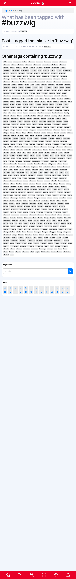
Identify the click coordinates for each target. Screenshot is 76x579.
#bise (53, 167)
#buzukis (6, 249)
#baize (26, 93)
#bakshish (6, 98)
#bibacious (67, 147)
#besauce (47, 135)
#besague (39, 135)
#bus (34, 237)
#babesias (28, 65)
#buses (40, 237)
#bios (59, 164)
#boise (26, 189)
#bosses (19, 206)
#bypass (18, 251)
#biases (36, 147)
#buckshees (53, 229)
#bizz (51, 172)
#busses (36, 243)
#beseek (15, 138)
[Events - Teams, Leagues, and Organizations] (32, 575)
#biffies (13, 152)
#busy (70, 243)
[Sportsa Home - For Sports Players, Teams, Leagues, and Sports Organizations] (37, 3)
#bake (64, 93)
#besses (27, 141)
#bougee (44, 209)
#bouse (25, 212)
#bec (60, 115)
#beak (54, 113)
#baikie (54, 90)
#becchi (22, 118)
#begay (53, 127)
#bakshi (57, 96)
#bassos (38, 104)
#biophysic (53, 161)
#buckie (55, 226)
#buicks (41, 234)
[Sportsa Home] (8, 575)
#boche (66, 181)
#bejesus (37, 133)
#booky (30, 198)
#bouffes (30, 209)
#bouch (55, 206)
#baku (23, 98)
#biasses (43, 147)
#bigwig (38, 155)
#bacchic (29, 73)
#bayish (5, 110)
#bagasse (51, 84)
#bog (50, 184)
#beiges (5, 133)
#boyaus (52, 217)
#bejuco (49, 133)
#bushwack (14, 240)
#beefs (66, 121)
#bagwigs (47, 90)
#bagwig (39, 90)
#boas (10, 175)
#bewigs (19, 144)
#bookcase (31, 195)
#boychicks (6, 220)
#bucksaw (27, 229)
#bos (30, 200)
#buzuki (57, 246)
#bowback (33, 215)
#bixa (13, 172)
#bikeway (25, 158)
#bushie (65, 237)
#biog (5, 161)
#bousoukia (48, 212)
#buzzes (19, 249)
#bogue (50, 186)
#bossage (12, 206)
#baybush (65, 107)
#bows (60, 215)
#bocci (19, 181)
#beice (63, 130)
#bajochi (52, 93)
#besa (32, 135)
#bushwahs (31, 240)
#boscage (37, 200)
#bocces (12, 181)
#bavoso (25, 107)
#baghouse (48, 87)
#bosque (53, 203)
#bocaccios (40, 178)
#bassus (45, 104)
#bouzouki (6, 215)
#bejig (44, 133)
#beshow (51, 138)
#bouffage (23, 209)
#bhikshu (17, 147)
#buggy (59, 232)
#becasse (67, 115)
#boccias (32, 181)
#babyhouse (25, 70)
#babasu (55, 62)
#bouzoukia (15, 215)
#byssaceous (45, 251)
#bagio (61, 87)
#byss (37, 251)
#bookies (55, 195)
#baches (32, 76)
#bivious (48, 169)
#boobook (30, 192)
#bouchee (6, 209)
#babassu (39, 62)
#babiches (63, 65)
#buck (25, 226)
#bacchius (54, 73)
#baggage (68, 84)
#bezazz (32, 144)
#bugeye (29, 232)
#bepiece (21, 135)
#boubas (40, 206)
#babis (12, 67)
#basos (49, 101)
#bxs (59, 249)
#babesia (21, 65)
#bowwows (27, 217)
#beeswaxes (56, 124)
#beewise (14, 127)
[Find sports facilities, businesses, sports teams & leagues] (56, 575)
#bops (25, 200)
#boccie (39, 181)
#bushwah (23, 240)
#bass (70, 101)
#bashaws (67, 98)
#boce (60, 181)
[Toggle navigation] (70, 3)
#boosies (62, 198)
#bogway (64, 186)
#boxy (46, 217)
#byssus (59, 251)
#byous (11, 251)
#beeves (64, 124)
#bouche (62, 206)
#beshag (36, 138)
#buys (46, 246)
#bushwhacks (58, 240)
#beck (64, 118)
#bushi (59, 237)
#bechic (58, 118)
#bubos (63, 223)
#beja (24, 133)
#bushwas (39, 240)
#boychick (67, 217)
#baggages (6, 87)
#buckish (63, 226)
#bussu (50, 243)
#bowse (5, 217)
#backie (49, 79)
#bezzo (69, 144)
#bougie (5, 212)
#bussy (57, 243)
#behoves (56, 130)
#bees (41, 124)
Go (70, 271)
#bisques (35, 169)
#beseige (22, 138)
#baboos (39, 67)
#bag (32, 84)
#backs (64, 79)
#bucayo (6, 226)
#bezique (48, 144)
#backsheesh (32, 82)
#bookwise (22, 198)
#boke (54, 189)
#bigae (34, 152)
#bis (40, 167)
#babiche (55, 65)
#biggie (5, 155)
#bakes (25, 96)
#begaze (59, 127)
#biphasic (34, 167)
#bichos (51, 150)
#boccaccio (62, 178)
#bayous (19, 110)
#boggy (20, 186)
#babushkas (15, 70)
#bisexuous (66, 167)
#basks (43, 101)
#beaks (60, 113)
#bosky (46, 203)
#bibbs (13, 150)
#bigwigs (45, 155)
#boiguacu (19, 189)
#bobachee (31, 175)
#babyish (33, 70)
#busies (5, 243)
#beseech (61, 135)
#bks (4, 175)
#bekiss (69, 133)
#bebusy (54, 115)
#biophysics (62, 161)
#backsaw (6, 82)
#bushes (52, 237)
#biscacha (47, 167)
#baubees (59, 104)
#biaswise (59, 147)
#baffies (20, 84)
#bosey (64, 200)
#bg (4, 147)
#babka (25, 67)
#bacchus (62, 73)
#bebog (33, 115)
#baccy (13, 76)
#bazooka (50, 110)
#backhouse (31, 79)
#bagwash (32, 90)
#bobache (23, 175)
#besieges (66, 138)
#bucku (61, 229)
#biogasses (27, 161)
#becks (5, 121)
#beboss (47, 115)
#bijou (57, 155)
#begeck (6, 130)
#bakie (31, 96)
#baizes (32, 93)
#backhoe (14, 79)
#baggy (35, 87)
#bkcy (61, 172)
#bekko (13, 135)
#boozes (12, 200)
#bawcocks (50, 107)
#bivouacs (6, 172)
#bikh (40, 158)
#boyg (30, 220)
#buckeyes (48, 226)
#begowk (19, 130)
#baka (58, 93)
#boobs (45, 192)
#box (34, 217)
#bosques (60, 203)
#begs (25, 130)
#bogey (68, 184)
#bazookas (58, 110)
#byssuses (67, 251)
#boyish (36, 220)
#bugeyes (37, 232)
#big (24, 152)
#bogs (45, 186)
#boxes (40, 217)
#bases (47, 98)
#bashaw (59, 98)
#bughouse (67, 232)
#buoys (14, 237)
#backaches (54, 76)
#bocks (25, 184)
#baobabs (30, 98)
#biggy (26, 155)
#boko (60, 189)
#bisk (16, 169)
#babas (24, 62)
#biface (69, 150)
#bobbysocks (56, 175)
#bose (58, 200)
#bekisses (6, 135)
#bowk (54, 215)
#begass (46, 127)
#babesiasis (37, 65)
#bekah (56, 133)
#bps (11, 223)
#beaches (33, 113)
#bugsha (20, 234)
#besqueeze (14, 141)
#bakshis (64, 96)
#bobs (14, 178)
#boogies (67, 192)
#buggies (52, 232)
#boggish (13, 186)
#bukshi (61, 234)
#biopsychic (52, 164)
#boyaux (59, 217)
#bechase (36, 118)
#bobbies (40, 175)
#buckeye (40, 226)
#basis (25, 101)
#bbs (5, 113)
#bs (16, 223)
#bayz (31, 110)
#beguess (32, 130)
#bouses (32, 212)
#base (41, 98)
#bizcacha (33, 172)
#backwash (57, 82)
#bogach (62, 184)
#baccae (6, 73)
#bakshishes (15, 98)
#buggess (45, 232)
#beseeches (7, 138)
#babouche (55, 67)
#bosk (18, 203)
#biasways (51, 147)
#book (24, 195)
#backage (6, 79)
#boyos (42, 220)
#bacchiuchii (45, 73)
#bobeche (66, 175)
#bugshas (28, 234)
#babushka (6, 70)
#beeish (22, 124)
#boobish (14, 192)
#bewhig (6, 144)
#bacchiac (22, 73)
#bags (11, 90)
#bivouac (55, 169)
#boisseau (33, 189)
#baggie (20, 87)
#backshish (41, 82)
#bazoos (66, 110)
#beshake (44, 138)
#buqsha (21, 237)
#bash (53, 98)
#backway (6, 84)
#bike (13, 158)
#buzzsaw (34, 249)
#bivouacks (63, 169)
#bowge (47, 215)
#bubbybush (48, 223)
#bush (46, 237)
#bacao (52, 70)
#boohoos (17, 195)
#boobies (6, 192)
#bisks (22, 169)
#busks (18, 243)
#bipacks (19, 167)
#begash (39, 127)
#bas (36, 98)
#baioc (60, 90)
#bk (56, 172)
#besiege (59, 138)
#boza (54, 220)
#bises (59, 167)
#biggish (19, 155)
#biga (29, 152)
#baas (10, 62)
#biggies (12, 155)
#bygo (5, 251)
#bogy (5, 189)
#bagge (14, 87)
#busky (24, 243)
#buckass (32, 226)
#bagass (44, 84)
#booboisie (21, 192)
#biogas (11, 161)
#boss (67, 203)
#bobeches (6, 178)
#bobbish (48, 175)
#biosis (5, 167)
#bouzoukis (24, 215)
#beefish (59, 121)
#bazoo (43, 110)
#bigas (41, 152)
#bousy (65, 212)
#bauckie (6, 107)
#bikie (46, 158)
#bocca (55, 178)
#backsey (23, 82)
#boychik (15, 220)
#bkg (66, 172)
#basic (12, 101)
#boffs (45, 184)
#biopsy (44, 164)
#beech (20, 121)
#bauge (13, 107)
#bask (31, 101)
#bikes (19, 158)
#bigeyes (54, 152)
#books (69, 195)
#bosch (52, 200)
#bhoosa (24, 147)
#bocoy (32, 184)
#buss (30, 243)
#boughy (65, 209)
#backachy (63, 76)
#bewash (56, 141)
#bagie (55, 87)
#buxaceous (14, 246)
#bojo (49, 189)
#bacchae (14, 73)
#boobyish (52, 192)
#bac (39, 70)
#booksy (6, 198)
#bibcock (20, 150)
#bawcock (41, 107)
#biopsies (37, 164)
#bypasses (25, 251)
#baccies (6, 76)
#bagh (41, 87)
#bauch (66, 104)
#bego (12, 130)
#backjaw (57, 79)
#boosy (69, 198)
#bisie (10, 169)
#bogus (57, 186)
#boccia (25, 181)
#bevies (41, 141)
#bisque (27, 169)
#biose (65, 164)
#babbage (63, 62)
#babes (13, 65)
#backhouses (41, 79)
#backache (45, 76)
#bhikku (10, 147)
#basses (5, 104)
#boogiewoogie (8, 195)
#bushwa (6, 240)
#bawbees (33, 107)
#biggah (66, 152)
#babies (5, 67)
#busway (63, 243)
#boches (6, 184)
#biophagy (45, 161)
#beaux (19, 115)
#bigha (32, 155)
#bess (21, 141)
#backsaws (14, 82)
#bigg (60, 152)
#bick (64, 150)
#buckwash (68, 229)
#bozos (66, 220)
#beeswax (47, 124)
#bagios (68, 87)
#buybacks (39, 246)
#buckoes (13, 229)
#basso (31, 104)
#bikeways (33, 158)
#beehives (6, 124)
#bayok (12, 110)
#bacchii (37, 73)
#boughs (57, 209)
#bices (45, 150)
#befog (21, 127)
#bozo (60, 220)
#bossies (27, 206)
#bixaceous (20, 172)
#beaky (66, 113)
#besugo (34, 141)
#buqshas (28, 237)
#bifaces (6, 152)
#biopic (5, 164)
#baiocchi (67, 90)
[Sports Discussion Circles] (20, 575)
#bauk (19, 107)
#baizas (19, 93)
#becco (29, 118)
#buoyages (6, 237)
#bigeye (46, 152)
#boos (49, 198)
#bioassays (61, 158)
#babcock (6, 65)
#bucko (5, 229)
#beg (33, 127)
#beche (43, 118)
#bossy (34, 206)
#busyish (6, 246)
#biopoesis (13, 164)
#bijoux (69, 155)
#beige (69, 130)
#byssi (53, 251)
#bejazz (30, 133)
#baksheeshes (48, 96)
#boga (55, 184)
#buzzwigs (42, 249)
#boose (55, 198)
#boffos (38, 184)
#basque (56, 101)
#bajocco (45, 93)
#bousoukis (57, 212)
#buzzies (26, 249)
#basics (18, 101)
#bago (5, 90)
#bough (51, 209)
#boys (49, 220)
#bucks (20, 229)
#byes (65, 249)
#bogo (39, 186)
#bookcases (40, 195)
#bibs (34, 150)
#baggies (28, 87)
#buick (35, 234)
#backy (14, 84)
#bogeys (6, 186)
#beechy (34, 121)
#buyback (31, 246)
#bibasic (6, 150)
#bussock (44, 243)
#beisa (18, 133)
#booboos (38, 192)
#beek (29, 124)
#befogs (27, 127)
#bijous (63, 155)
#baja (38, 93)
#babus (63, 67)
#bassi (12, 104)
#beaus (13, 115)
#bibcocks (27, 150)
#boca (25, 178)
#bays (25, 110)
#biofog (69, 158)
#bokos (66, 189)
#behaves (40, 130)
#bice (39, 150)
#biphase (26, 167)
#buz (51, 246)
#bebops (40, 115)
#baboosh (47, 67)
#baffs (27, 84)
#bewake (48, 141)
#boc (19, 178)
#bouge (37, 209)
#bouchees (14, 209)
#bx (55, 249)
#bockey (19, 184)
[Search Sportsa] (5, 3)
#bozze (5, 223)
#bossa (5, 206)
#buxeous (23, 246)
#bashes (6, 101)
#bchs (19, 113)
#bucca (13, 226)
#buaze (26, 223)
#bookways (13, 198)
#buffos (12, 232)
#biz (27, 172)
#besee (54, 135)
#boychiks (23, 220)
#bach (19, 76)
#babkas (32, 67)
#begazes (67, 127)
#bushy (66, 240)
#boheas (11, 189)
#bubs (69, 223)
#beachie (40, 113)
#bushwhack (48, 240)
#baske (36, 101)
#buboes (56, 223)
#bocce (5, 181)
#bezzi (63, 144)
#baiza (13, 93)
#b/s (4, 62)
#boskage (25, 203)
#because (6, 118)
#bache (25, 76)
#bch (14, 113)
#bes (26, 135)
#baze (37, 110)
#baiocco (6, 93)
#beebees (13, 121)
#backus (49, 82)
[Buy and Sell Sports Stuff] (44, 575)
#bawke (57, 107)
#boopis (43, 198)
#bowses (12, 217)
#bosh (5, 203)
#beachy (47, 113)
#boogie (60, 192)
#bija (51, 155)
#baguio (17, 90)
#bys (32, 251)
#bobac (16, 175)
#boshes (11, 203)
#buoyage (69, 234)
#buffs (18, 232)
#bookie (48, 195)
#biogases (18, 161)
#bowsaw (67, 215)
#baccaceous (67, 70)
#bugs (14, 234)
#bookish (63, 195)
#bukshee (54, 234)
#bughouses (7, 234)
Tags (5, 10)
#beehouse (15, 124)
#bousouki (40, 212)
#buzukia (65, 246)
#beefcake (42, 121)
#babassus (47, 62)
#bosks (40, 203)
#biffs (19, 152)
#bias (30, 147)
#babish (18, 67)
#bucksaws (35, 229)
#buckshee (44, 229)
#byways (6, 254)
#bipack (12, 167)
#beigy (12, 133)
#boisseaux (42, 189)
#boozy (19, 200)
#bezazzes (40, 144)
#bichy (58, 150)
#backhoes (22, 79)
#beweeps (63, 141)
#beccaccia (14, 118)
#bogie (26, 186)
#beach (25, 113)
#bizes (46, 172)
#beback (26, 115)
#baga (37, 84)
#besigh (5, 141)
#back (38, 76)
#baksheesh (38, 96)
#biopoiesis (21, 164)
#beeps (35, 124)
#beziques (56, 144)
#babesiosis (46, 65)
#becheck (51, 118)
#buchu (19, 226)
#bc (9, 113)
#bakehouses (17, 96)
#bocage (48, 178)
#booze (5, 200)
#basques (63, 101)
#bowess (40, 215)
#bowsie (19, 217)
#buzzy (50, 249)
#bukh (48, 234)
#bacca (59, 70)
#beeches (27, 121)
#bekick (63, 133)
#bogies (32, 186)
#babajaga (17, 62)
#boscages (45, 200)
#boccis (54, 181)
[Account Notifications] (68, 575)
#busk (12, 243)
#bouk (20, 212)
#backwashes (67, 82)
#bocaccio (31, 178)
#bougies (13, 212)
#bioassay (53, 158)
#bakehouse (7, 96)
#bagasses (59, 84)
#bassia (18, 104)
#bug (23, 232)
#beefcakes (51, 121)
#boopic (36, 198)
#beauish (6, 115)
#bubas (32, 223)
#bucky (5, 232)
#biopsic (29, 164)
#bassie (25, 104)
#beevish (6, 127)
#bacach (45, 70)
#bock (12, 184)
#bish (5, 169)
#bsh (20, 223)
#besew (29, 138)
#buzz (13, 249)
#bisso (41, 169)
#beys (26, 144)
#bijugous (6, 158)
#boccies (47, 181)
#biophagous (36, 161)
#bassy (51, 104)
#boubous (48, 206)
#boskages (32, 203)
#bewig (12, 144)
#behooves (48, 130)
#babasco (31, 62)
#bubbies (39, 223)
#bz (12, 254)
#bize (40, 172)
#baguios (24, 90)
